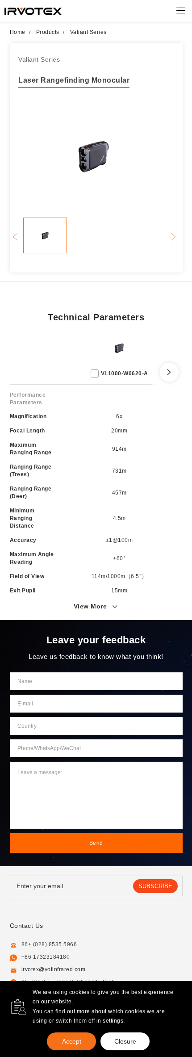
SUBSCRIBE (155, 886)
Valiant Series (88, 32)
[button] (173, 236)
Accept (71, 1041)
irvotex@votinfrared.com (53, 969)
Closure (125, 1041)
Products (47, 32)
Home (17, 32)
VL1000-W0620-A (124, 373)
